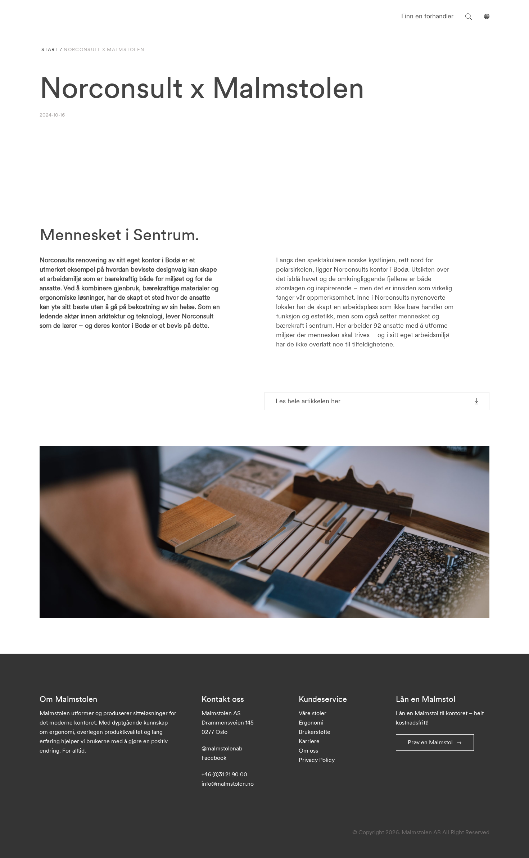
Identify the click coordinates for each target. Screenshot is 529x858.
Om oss (308, 750)
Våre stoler (312, 713)
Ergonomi (311, 722)
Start (49, 49)
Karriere (309, 741)
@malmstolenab (222, 748)
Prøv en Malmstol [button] (430, 742)
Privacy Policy (317, 759)
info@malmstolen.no (228, 783)
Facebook (214, 757)
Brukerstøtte (314, 731)
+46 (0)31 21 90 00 (224, 774)
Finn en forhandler (427, 16)
